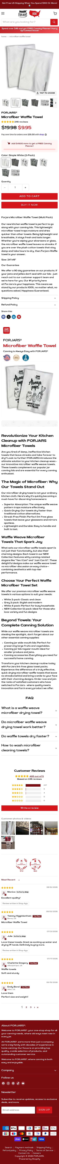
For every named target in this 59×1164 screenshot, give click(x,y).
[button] (7, 122)
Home (3, 37)
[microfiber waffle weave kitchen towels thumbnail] (6, 102)
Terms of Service (44, 1150)
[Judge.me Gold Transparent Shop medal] (35, 864)
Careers (37, 1153)
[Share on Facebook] (3, 317)
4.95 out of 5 (37, 777)
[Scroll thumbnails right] (55, 103)
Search (8, 1148)
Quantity (6, 182)
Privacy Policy (26, 1150)
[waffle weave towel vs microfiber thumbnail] (44, 102)
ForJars (9, 284)
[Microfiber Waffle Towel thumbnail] (15, 102)
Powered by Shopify (29, 1159)
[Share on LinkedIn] (14, 317)
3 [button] (30, 1007)
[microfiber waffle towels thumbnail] (25, 102)
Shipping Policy (43, 1148)
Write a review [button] (30, 808)
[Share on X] (9, 317)
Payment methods (24, 1148)
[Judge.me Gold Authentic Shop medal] (21, 864)
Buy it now (29, 205)
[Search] (54, 22)
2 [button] (26, 1007)
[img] (7, 888)
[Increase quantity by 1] (25, 187)
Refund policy (9, 1150)
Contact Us (24, 1153)
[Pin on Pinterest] (19, 317)
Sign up (44, 1110)
